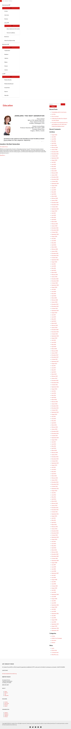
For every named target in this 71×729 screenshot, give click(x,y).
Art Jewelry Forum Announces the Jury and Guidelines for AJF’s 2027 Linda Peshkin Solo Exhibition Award (60, 124)
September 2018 (55, 336)
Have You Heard (55, 116)
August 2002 (54, 607)
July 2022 (54, 238)
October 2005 (55, 586)
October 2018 (55, 333)
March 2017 (54, 374)
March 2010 (54, 550)
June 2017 (54, 367)
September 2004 (55, 594)
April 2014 (54, 448)
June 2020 (54, 291)
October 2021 (55, 257)
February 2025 (55, 172)
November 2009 (55, 556)
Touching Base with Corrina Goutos (59, 112)
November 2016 (55, 382)
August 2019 (54, 312)
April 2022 (54, 244)
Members (6, 714)
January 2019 (54, 327)
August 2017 (54, 363)
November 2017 (55, 357)
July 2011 (54, 518)
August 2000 (54, 619)
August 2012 (54, 490)
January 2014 (54, 454)
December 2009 (55, 554)
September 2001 (55, 613)
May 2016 (54, 395)
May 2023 (54, 217)
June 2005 (54, 592)
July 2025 (54, 162)
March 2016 (54, 399)
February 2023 (55, 223)
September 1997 (55, 630)
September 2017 (55, 361)
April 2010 (54, 547)
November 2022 (55, 230)
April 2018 (54, 346)
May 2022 (54, 242)
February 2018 (55, 350)
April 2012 (54, 499)
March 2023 (54, 221)
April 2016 (54, 397)
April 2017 (54, 372)
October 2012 (55, 486)
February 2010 (55, 552)
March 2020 (54, 297)
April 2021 (54, 270)
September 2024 (55, 183)
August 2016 (54, 389)
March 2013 (54, 475)
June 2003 (54, 603)
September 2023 (55, 208)
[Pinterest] (38, 727)
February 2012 (55, 503)
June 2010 (54, 543)
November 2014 (55, 433)
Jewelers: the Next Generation (10, 144)
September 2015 (55, 412)
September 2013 (55, 463)
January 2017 (54, 378)
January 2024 (54, 200)
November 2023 (55, 204)
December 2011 (55, 507)
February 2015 (55, 427)
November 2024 (55, 179)
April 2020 (54, 295)
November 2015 (55, 408)
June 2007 (54, 577)
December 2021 (55, 253)
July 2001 (54, 615)
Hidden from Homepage (57, 638)
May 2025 (54, 166)
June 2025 (54, 164)
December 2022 (55, 228)
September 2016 (55, 386)
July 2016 (54, 391)
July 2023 (54, 213)
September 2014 (55, 437)
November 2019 (55, 306)
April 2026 (54, 143)
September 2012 (55, 488)
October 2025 (55, 156)
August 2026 (54, 134)
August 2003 (54, 598)
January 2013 (54, 480)
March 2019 (54, 323)
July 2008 (54, 569)
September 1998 (55, 628)
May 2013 (54, 471)
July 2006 (54, 581)
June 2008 (54, 571)
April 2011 (54, 522)
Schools (6, 716)
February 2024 (55, 198)
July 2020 (54, 289)
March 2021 (54, 272)
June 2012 (54, 494)
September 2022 (55, 234)
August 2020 (54, 287)
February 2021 (55, 274)
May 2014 (54, 446)
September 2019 (55, 310)
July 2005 (54, 590)
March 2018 (54, 348)
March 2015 (54, 425)
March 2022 (54, 247)
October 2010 (55, 535)
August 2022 (54, 236)
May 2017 (54, 369)
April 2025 (54, 168)
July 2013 (54, 467)
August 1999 (54, 626)
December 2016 (55, 380)
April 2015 (54, 422)
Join (5, 694)
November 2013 (55, 458)
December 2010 (55, 530)
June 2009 (54, 566)
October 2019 (55, 308)
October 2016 (55, 384)
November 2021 (55, 255)
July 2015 (54, 416)
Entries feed (54, 650)
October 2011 (55, 511)
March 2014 (54, 450)
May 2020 (54, 293)
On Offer (54, 114)
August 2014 (54, 439)
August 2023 (54, 211)
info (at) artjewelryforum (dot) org (9, 673)
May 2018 (54, 344)
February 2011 (55, 526)
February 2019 (55, 325)
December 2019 (55, 304)
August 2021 (54, 261)
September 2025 (55, 158)
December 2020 (55, 278)
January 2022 (54, 251)
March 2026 (54, 145)
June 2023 (54, 215)
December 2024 (55, 177)
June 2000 (54, 622)
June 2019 (54, 317)
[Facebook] (30, 727)
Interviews (54, 640)
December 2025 (55, 151)
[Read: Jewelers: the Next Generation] (23, 141)
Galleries (6, 715)
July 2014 (54, 442)
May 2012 (54, 497)
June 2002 (54, 611)
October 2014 (55, 435)
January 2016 (54, 403)
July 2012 (54, 492)
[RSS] (40, 727)
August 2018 (54, 338)
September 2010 (55, 537)
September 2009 (55, 560)
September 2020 (55, 285)
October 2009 (55, 558)
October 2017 (55, 359)
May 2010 (54, 545)
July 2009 (54, 564)
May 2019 (54, 319)
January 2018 (54, 353)
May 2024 (54, 192)
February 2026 (55, 147)
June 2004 (54, 596)
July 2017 (54, 365)
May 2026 (54, 141)
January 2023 (54, 225)
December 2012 (55, 482)
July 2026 (54, 136)
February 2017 (55, 376)
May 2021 (54, 268)
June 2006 (54, 583)
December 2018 (55, 329)
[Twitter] (33, 727)
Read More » (2, 155)
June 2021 (54, 266)
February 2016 (55, 401)
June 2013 (54, 469)
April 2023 (54, 219)
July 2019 (54, 314)
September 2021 (55, 259)
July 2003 (54, 600)
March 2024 (54, 196)
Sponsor (6, 692)
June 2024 (54, 189)
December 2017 (55, 355)
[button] (9, 5)
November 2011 (55, 509)
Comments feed (55, 652)
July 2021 (54, 264)
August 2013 (54, 465)
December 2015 (55, 405)
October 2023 (55, 206)
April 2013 (54, 473)
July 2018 (54, 340)
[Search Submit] (63, 104)
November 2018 (55, 331)
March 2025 (54, 170)
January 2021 (54, 276)
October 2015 (55, 410)
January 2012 (54, 505)
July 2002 (54, 609)
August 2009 (54, 562)
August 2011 (54, 516)
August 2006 (54, 579)
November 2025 (55, 153)
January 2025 (54, 175)
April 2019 (54, 321)
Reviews (53, 642)
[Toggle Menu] (11, 8)
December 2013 (55, 456)
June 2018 (54, 342)
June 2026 (54, 139)
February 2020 (55, 300)
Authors (6, 712)
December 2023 (55, 202)
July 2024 (54, 187)
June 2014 (54, 444)
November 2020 (55, 281)
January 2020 (54, 302)
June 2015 (54, 418)
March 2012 (54, 501)
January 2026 (54, 149)
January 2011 (54, 528)
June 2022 (54, 240)
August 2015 (54, 414)
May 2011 (54, 520)
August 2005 (54, 588)
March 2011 (54, 524)
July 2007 (54, 575)
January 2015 (54, 429)
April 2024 (54, 194)
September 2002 (55, 605)
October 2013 (55, 461)
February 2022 (55, 249)
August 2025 (54, 160)
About (5, 691)
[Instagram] (35, 727)
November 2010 (55, 533)
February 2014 (55, 452)
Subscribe (6, 695)
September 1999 (55, 624)
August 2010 (54, 539)
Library (5, 706)
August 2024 (54, 185)
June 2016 (54, 393)
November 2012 (55, 484)
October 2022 (55, 232)
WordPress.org (55, 654)
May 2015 (54, 420)
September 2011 (55, 514)
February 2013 (55, 478)
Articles (53, 636)
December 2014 (55, 431)
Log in (53, 648)
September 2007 (55, 573)
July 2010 (54, 541)
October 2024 (55, 181)
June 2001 (54, 617)
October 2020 (55, 283)
